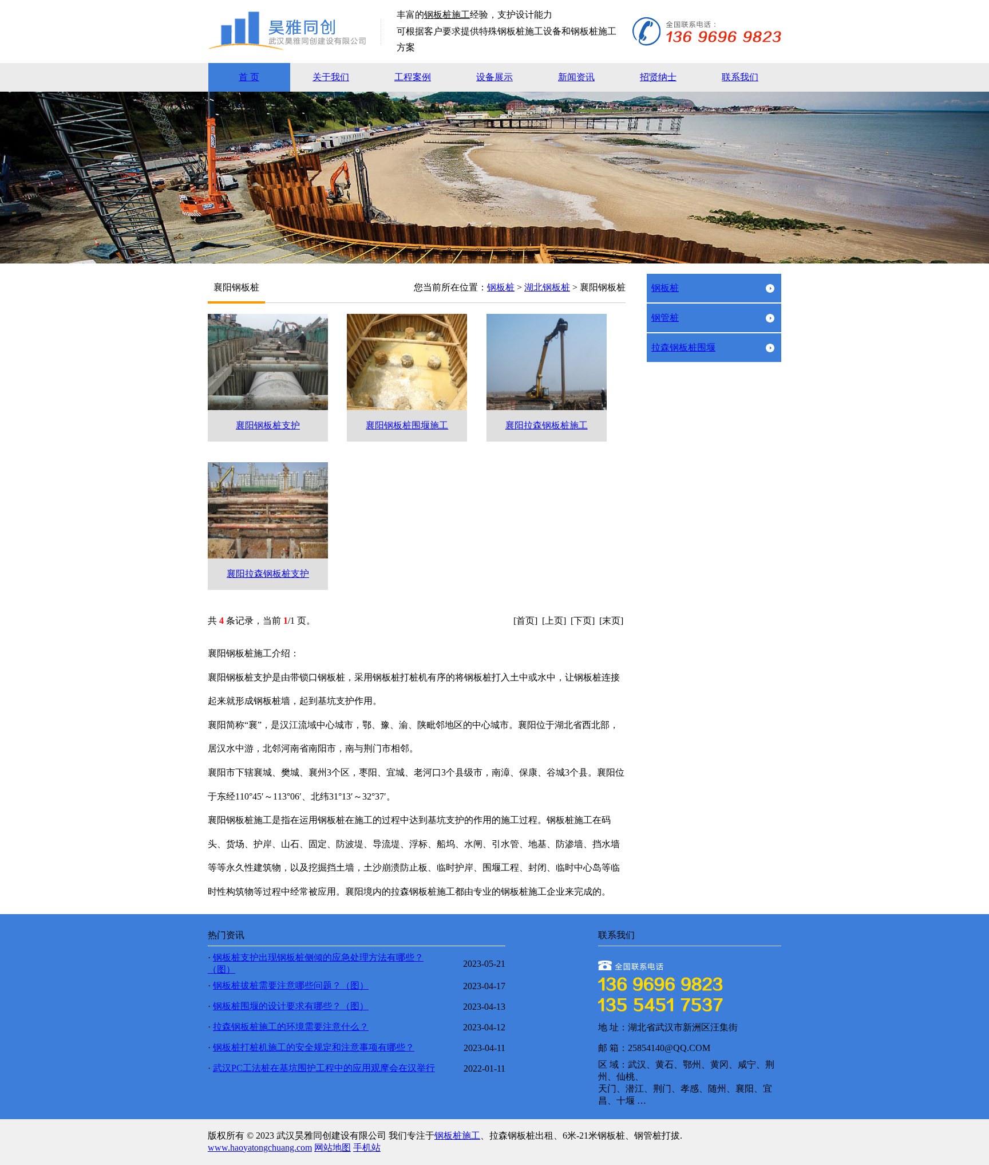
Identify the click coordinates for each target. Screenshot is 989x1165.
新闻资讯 (576, 77)
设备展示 (494, 77)
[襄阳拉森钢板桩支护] (268, 555)
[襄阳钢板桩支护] (268, 407)
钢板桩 (501, 287)
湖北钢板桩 (547, 287)
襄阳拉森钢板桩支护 (268, 573)
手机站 (367, 1147)
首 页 (249, 77)
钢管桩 (665, 317)
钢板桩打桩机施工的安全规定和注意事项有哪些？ (313, 1047)
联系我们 (740, 77)
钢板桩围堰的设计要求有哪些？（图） (291, 1006)
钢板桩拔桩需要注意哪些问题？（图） (291, 985)
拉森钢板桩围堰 (683, 347)
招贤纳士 (658, 77)
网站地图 (332, 1147)
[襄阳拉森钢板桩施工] (546, 407)
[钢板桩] (302, 48)
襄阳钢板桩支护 (268, 425)
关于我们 (330, 77)
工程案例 (412, 77)
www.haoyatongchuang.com (260, 1147)
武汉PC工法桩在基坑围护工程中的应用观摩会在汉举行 (324, 1068)
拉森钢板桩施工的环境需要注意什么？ (291, 1027)
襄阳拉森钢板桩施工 (546, 425)
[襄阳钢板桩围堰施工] (407, 407)
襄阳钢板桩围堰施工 (407, 425)
